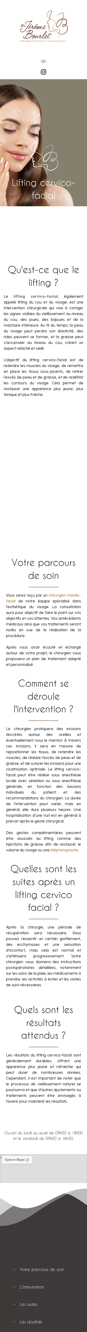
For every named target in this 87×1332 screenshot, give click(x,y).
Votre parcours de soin (42, 1269)
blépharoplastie (64, 850)
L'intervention (32, 1286)
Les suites (28, 1304)
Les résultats (31, 1321)
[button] (43, 62)
